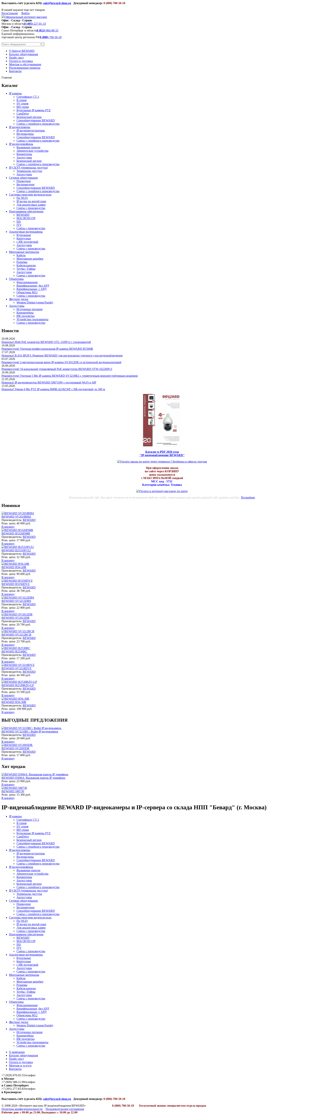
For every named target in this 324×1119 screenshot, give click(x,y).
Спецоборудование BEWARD (35, 120)
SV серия (22, 103)
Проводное (23, 181)
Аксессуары (24, 157)
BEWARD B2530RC (14, 651)
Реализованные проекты (24, 67)
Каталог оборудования (23, 54)
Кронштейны (25, 312)
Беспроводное (25, 184)
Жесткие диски (18, 299)
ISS (18, 221)
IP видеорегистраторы (30, 130)
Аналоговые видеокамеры (26, 231)
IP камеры (15, 93)
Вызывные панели (28, 147)
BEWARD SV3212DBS (16, 600)
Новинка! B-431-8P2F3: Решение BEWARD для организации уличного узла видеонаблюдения (62, 355)
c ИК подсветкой (27, 241)
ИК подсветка (25, 316)
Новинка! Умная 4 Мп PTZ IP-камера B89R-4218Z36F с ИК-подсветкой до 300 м (53, 389)
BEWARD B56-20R (14, 567)
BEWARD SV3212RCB (16, 634)
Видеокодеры (25, 133)
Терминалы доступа (29, 171)
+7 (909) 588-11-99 (13, 1082)
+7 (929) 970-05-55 (13, 1075)
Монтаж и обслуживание (25, 64)
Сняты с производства (30, 208)
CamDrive (22, 113)
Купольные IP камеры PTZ (33, 110)
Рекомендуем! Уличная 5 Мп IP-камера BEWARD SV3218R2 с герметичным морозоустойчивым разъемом (70, 375)
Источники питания (29, 309)
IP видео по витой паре (31, 201)
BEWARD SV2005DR (15, 748)
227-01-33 (35, 23)
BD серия (22, 106)
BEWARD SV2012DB (15, 617)
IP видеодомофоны (21, 144)
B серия (21, 100)
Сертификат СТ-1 (27, 96)
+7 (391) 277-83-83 (13, 1088)
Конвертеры (24, 154)
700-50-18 (51, 37)
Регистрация (10, 13)
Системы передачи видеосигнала (30, 194)
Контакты (15, 71)
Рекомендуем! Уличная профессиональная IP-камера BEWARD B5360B (47, 348)
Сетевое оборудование (23, 177)
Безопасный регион (29, 117)
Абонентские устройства (32, 150)
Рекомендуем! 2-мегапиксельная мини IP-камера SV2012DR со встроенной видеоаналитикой (61, 362)
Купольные (23, 235)
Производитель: (12, 520)
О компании (17, 1052)
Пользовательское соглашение (65, 1109)
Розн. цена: (9, 523)
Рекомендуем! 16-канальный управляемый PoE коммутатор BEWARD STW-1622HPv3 (57, 369)
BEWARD (22, 214)
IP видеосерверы (19, 127)
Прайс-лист (16, 57)
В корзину (8, 526)
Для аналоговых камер (31, 204)
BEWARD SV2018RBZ (16, 516)
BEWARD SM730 (13, 791)
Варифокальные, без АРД (32, 285)
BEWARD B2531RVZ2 (16, 550)
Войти (25, 13)
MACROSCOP (25, 218)
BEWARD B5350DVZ (16, 584)
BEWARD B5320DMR (16, 533)
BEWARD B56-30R (14, 702)
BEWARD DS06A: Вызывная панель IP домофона (33, 777)
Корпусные (23, 238)
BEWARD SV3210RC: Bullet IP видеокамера (30, 731)
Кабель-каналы (26, 265)
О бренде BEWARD (21, 50)
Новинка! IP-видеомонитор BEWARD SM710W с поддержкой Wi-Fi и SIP (49, 382)
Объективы (16, 278)
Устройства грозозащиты (32, 319)
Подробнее (248, 497)
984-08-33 (47, 30)
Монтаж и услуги (20, 1065)
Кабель (21, 255)
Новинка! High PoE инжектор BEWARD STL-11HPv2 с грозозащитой (46, 342)
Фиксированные (27, 282)
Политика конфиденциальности (22, 1109)
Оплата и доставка (21, 61)
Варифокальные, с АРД (31, 289)
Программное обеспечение (26, 211)
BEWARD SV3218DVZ (17, 668)
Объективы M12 (27, 292)
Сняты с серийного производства (37, 123)
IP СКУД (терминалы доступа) (28, 167)
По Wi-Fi (22, 198)
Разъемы (21, 262)
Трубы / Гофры (25, 268)
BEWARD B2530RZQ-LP (18, 685)
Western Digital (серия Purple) (34, 302)
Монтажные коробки (29, 258)
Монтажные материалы (24, 251)
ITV (19, 224)
